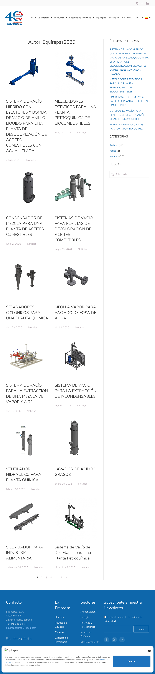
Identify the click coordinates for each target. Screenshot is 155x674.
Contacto (139, 17)
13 (61, 577)
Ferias (112, 150)
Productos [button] (59, 17)
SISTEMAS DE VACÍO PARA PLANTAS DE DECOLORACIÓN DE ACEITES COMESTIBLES (74, 229)
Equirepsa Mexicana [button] (106, 17)
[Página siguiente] (66, 578)
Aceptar (131, 661)
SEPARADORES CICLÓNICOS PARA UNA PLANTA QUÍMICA (27, 312)
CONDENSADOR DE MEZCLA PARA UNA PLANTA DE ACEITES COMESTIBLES (25, 226)
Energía (85, 617)
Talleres (59, 632)
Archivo (113, 145)
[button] (148, 650)
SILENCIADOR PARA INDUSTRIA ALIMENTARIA (24, 553)
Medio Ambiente (90, 642)
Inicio (33, 17)
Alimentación (88, 611)
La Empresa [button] (43, 17)
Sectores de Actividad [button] (80, 17)
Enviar (141, 629)
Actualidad (126, 17)
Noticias (31, 160)
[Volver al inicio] (15, 17)
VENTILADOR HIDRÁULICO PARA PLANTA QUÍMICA (23, 474)
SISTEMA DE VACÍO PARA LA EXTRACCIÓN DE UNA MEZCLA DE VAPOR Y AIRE (27, 393)
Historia (59, 617)
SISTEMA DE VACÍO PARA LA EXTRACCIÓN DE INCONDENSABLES (75, 391)
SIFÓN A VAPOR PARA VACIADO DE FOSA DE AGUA (75, 312)
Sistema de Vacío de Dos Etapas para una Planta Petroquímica (73, 553)
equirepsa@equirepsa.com (21, 628)
